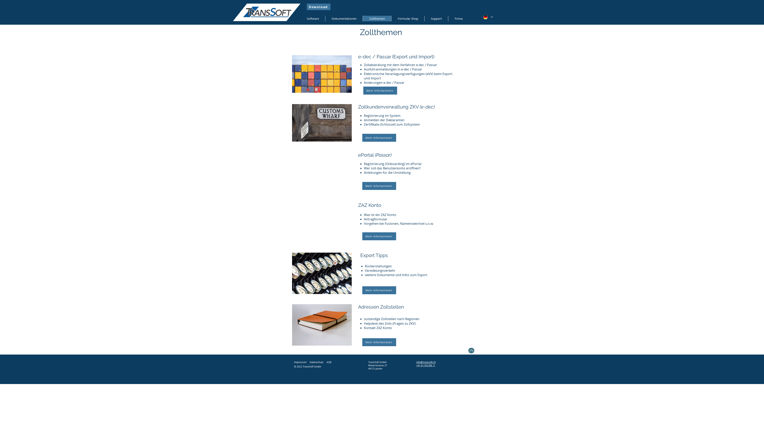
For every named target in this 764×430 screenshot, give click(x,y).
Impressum (300, 362)
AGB (328, 362)
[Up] (471, 350)
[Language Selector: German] (488, 17)
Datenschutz (317, 362)
